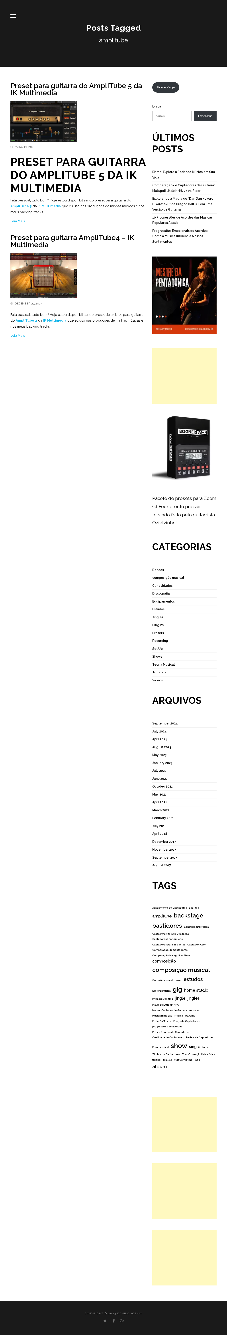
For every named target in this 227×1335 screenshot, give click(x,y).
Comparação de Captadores (170, 950)
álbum (159, 1066)
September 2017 (164, 857)
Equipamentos (163, 601)
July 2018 (159, 826)
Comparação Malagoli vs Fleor (171, 955)
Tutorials (159, 672)
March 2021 (160, 810)
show (179, 1046)
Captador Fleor (196, 944)
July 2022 (159, 770)
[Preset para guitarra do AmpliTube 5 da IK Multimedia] (43, 119)
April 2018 (159, 834)
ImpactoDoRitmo (162, 998)
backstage (188, 915)
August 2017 (161, 865)
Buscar (157, 106)
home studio (196, 990)
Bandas (158, 570)
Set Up (157, 649)
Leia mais (17, 221)
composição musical (168, 577)
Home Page (166, 87)
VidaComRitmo (183, 1059)
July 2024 (159, 731)
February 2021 (163, 818)
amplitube (162, 916)
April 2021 (159, 802)
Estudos (158, 609)
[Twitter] (105, 1321)
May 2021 (159, 794)
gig (177, 989)
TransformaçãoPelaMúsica (198, 1054)
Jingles (157, 617)
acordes (194, 907)
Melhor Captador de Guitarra (169, 1010)
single (194, 1046)
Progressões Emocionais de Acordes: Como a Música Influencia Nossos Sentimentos (180, 236)
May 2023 (159, 755)
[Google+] (122, 1321)
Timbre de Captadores (166, 1054)
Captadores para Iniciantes (168, 944)
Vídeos (157, 680)
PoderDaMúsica (161, 1021)
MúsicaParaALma (184, 1015)
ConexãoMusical (162, 980)
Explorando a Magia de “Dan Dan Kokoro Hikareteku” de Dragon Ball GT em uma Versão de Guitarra (182, 204)
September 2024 (165, 723)
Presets (158, 633)
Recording (160, 641)
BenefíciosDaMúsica (196, 926)
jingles (194, 998)
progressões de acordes (167, 1026)
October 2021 (162, 786)
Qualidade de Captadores (168, 1037)
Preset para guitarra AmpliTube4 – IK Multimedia (72, 241)
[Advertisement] (184, 376)
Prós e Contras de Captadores (170, 1032)
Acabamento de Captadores (169, 907)
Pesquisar (205, 116)
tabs (205, 1047)
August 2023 (161, 747)
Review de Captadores (199, 1037)
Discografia (161, 593)
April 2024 (159, 739)
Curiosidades (162, 585)
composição (164, 961)
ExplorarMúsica (161, 990)
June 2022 (160, 778)
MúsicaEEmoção (162, 1015)
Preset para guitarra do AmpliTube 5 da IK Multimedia (76, 89)
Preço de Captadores (186, 1021)
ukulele (167, 1059)
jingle (180, 998)
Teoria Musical (163, 664)
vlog (197, 1059)
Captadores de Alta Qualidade (170, 933)
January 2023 (162, 763)
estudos (193, 979)
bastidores (167, 925)
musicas (194, 1010)
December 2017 (164, 842)
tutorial (156, 1059)
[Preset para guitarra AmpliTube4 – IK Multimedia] (43, 273)
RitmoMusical (160, 1047)
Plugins (158, 625)
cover (178, 980)
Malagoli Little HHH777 (165, 1004)
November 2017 (164, 849)
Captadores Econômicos (167, 939)
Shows (157, 656)
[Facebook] (113, 1321)
